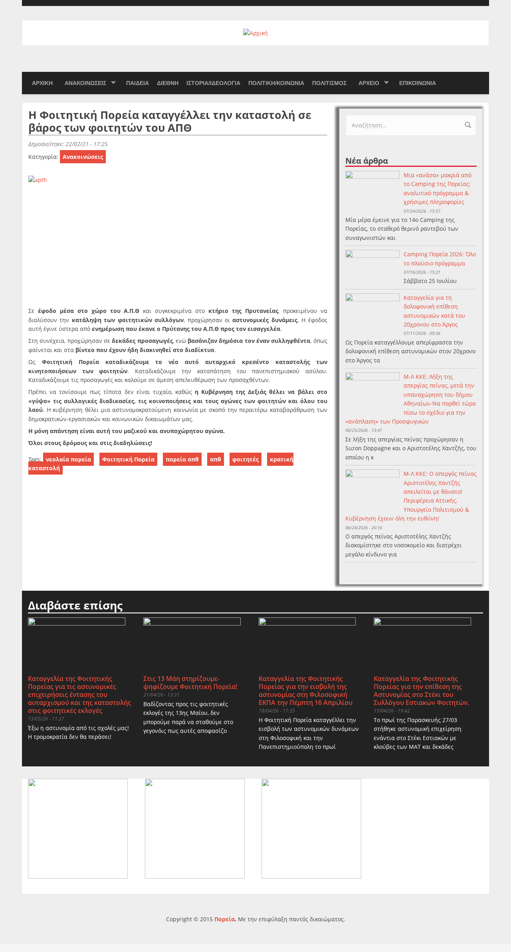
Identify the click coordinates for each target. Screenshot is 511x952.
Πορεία (224, 919)
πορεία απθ (182, 459)
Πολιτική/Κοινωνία (276, 83)
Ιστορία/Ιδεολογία (213, 83)
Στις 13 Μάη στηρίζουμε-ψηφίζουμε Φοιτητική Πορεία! (190, 682)
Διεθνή (167, 83)
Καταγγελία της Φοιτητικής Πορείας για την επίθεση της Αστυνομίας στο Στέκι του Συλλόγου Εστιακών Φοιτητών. (421, 690)
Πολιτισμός (329, 83)
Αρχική (42, 83)
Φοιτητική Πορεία (128, 459)
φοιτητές (245, 459)
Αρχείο (368, 83)
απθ (215, 459)
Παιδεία (137, 83)
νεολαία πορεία (68, 459)
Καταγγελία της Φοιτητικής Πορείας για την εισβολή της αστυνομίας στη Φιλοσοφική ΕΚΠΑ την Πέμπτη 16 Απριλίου (306, 690)
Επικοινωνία (417, 83)
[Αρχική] (255, 32)
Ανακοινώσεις (85, 83)
